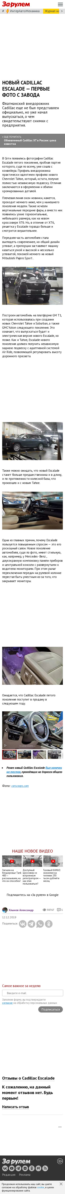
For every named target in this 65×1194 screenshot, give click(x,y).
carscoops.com (20, 786)
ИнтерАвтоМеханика (25, 11)
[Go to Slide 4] (54, 754)
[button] (61, 1184)
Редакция (8, 1175)
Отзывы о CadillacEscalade (28, 1078)
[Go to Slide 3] (39, 754)
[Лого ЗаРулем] (16, 4)
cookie (40, 1187)
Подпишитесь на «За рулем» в (32, 895)
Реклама (24, 1175)
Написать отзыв (15, 1106)
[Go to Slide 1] (9, 754)
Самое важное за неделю (21, 986)
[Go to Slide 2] (24, 754)
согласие (7, 1003)
